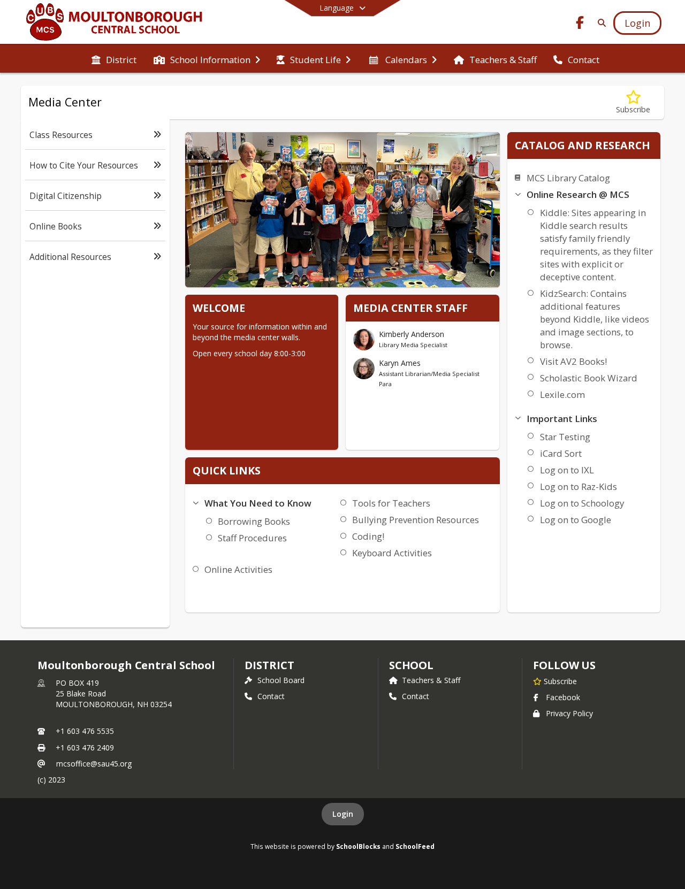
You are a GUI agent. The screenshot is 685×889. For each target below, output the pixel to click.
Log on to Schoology (582, 503)
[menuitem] (114, 59)
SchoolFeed (415, 846)
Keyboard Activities (392, 553)
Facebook (563, 697)
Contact (271, 696)
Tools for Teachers (391, 503)
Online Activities (238, 569)
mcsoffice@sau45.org (94, 763)
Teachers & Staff (431, 680)
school (411, 665)
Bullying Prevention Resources (415, 520)
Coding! (368, 536)
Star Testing (565, 437)
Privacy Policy (569, 713)
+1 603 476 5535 (85, 731)
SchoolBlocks (358, 846)
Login (342, 814)
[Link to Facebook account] (580, 24)
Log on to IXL (567, 470)
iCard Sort (561, 453)
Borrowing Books (254, 521)
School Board (281, 680)
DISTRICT (269, 665)
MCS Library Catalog (568, 178)
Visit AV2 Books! (573, 361)
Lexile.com (562, 394)
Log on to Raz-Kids (578, 486)
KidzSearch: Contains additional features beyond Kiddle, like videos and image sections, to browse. (594, 319)
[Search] (599, 23)
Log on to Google (575, 520)
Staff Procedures (252, 538)
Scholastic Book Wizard (588, 378)
